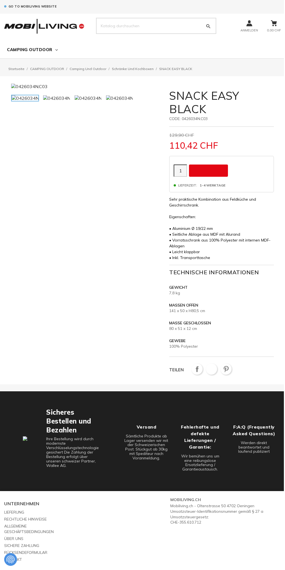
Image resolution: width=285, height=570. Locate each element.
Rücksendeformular (25, 552)
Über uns (13, 538)
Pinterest (226, 369)
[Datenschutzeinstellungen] (10, 559)
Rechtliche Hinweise (25, 519)
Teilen (197, 369)
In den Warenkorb (208, 170)
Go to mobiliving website (32, 6)
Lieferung (14, 512)
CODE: (175, 118)
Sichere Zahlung (21, 545)
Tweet (211, 369)
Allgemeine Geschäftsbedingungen (29, 529)
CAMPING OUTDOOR (29, 49)
